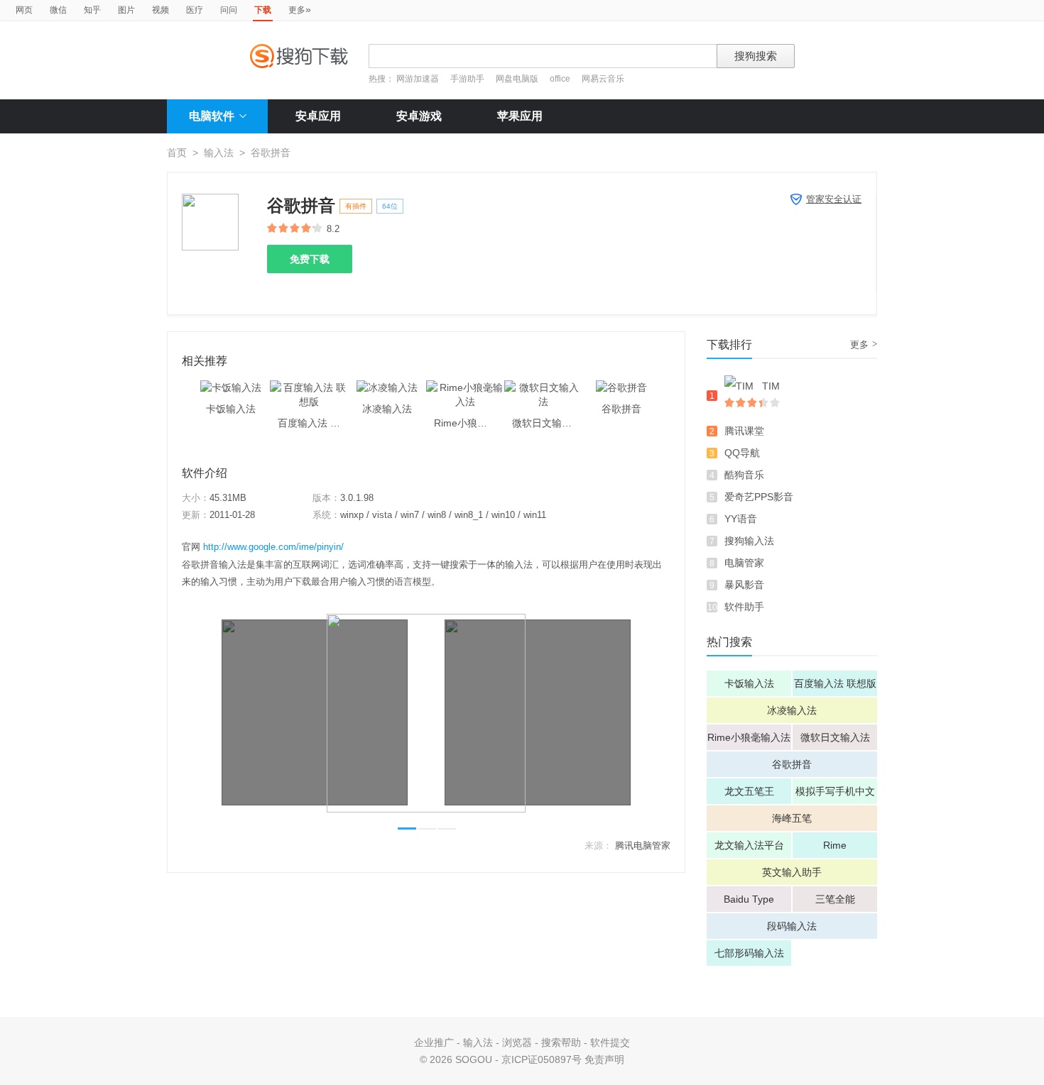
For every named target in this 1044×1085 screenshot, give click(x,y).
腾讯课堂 (744, 430)
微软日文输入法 (835, 737)
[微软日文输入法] (543, 387)
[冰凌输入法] (387, 387)
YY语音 (740, 518)
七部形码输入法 (749, 953)
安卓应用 (318, 116)
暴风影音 (744, 584)
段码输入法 (792, 926)
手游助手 (468, 79)
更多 (299, 9)
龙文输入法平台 (749, 845)
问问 (228, 10)
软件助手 (744, 606)
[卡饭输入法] (230, 387)
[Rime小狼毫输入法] (465, 387)
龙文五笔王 (749, 791)
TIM (771, 386)
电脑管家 (744, 562)
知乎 (92, 10)
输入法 (219, 152)
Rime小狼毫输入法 (748, 737)
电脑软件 (211, 116)
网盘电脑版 (517, 79)
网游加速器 (417, 79)
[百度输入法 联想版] (309, 387)
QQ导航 (742, 452)
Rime (835, 845)
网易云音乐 (603, 79)
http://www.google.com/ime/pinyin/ (273, 546)
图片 (126, 10)
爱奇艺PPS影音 (758, 496)
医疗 (194, 10)
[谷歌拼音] (621, 387)
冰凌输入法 (792, 710)
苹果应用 (520, 116)
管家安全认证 (833, 199)
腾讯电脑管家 (642, 845)
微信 (58, 10)
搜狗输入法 (749, 540)
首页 (177, 152)
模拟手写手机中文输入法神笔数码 (835, 795)
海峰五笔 (792, 818)
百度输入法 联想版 (835, 683)
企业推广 (434, 1042)
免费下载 (310, 259)
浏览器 (517, 1042)
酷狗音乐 (744, 474)
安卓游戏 (419, 116)
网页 (24, 10)
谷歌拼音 (792, 764)
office (561, 79)
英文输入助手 (792, 872)
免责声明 (604, 1059)
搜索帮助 (561, 1042)
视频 (160, 10)
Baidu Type (749, 899)
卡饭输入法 (749, 683)
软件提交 (610, 1042)
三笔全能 (835, 899)
